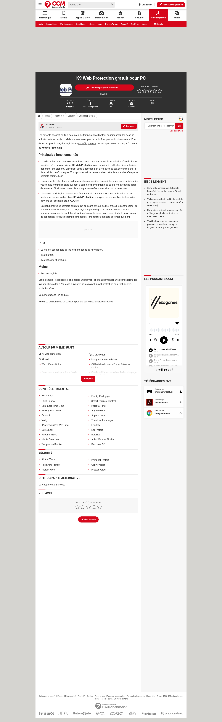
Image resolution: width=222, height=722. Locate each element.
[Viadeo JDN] (133, 713)
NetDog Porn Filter (51, 410)
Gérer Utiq (151, 696)
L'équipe (60, 696)
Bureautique (51, 24)
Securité (139, 17)
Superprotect (98, 415)
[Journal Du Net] (63, 713)
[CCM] (55, 4)
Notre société (70, 696)
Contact (90, 696)
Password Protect (51, 464)
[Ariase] (149, 713)
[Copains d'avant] (116, 713)
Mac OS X (62, 301)
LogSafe (95, 425)
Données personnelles (116, 696)
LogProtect (97, 429)
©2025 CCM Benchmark (118, 699)
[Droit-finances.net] (100, 713)
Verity (45, 420)
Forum (177, 17)
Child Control (48, 401)
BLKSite (95, 434)
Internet (91, 24)
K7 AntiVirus (48, 459)
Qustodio (46, 415)
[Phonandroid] (172, 713)
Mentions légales (176, 696)
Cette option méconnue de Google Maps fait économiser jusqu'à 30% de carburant (164, 191)
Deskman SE (98, 444)
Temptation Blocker (52, 444)
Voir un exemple (176, 131)
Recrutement (100, 696)
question (173, 4)
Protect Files (48, 469)
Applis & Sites (83, 17)
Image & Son (101, 17)
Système (135, 24)
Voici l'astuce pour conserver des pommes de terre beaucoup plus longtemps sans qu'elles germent (162, 224)
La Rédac (50, 124)
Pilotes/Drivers (111, 24)
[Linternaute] (82, 713)
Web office (47, 364)
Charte (159, 696)
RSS (165, 696)
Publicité (81, 696)
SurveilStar (47, 429)
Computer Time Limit (53, 405)
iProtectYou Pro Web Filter (55, 425)
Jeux (100, 24)
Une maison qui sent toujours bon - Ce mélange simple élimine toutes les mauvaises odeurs (164, 213)
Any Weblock (98, 410)
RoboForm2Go (49, 434)
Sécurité (124, 24)
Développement (66, 24)
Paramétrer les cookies (136, 696)
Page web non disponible (55, 372)
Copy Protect (98, 464)
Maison (120, 17)
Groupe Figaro (100, 699)
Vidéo (144, 24)
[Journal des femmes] (46, 713)
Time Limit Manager (102, 420)
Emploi (160, 24)
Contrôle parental (87, 116)
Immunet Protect (100, 460)
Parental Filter (98, 405)
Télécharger (58, 116)
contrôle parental (87, 143)
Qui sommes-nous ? (47, 696)
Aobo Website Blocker (102, 439)
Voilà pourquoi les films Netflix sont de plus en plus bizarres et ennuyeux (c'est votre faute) (165, 202)
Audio (41, 24)
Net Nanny (47, 395)
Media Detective (50, 439)
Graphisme (80, 24)
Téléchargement (158, 17)
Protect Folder (98, 469)
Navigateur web (99, 359)
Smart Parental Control (103, 401)
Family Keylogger (100, 396)
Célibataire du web (101, 364)
